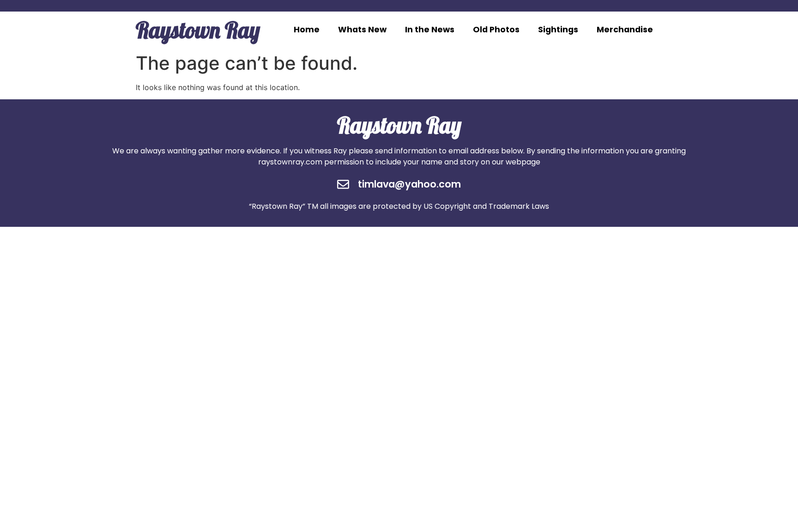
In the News (429, 29)
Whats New (362, 29)
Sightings (558, 29)
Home (307, 29)
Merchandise (625, 29)
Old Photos (496, 29)
